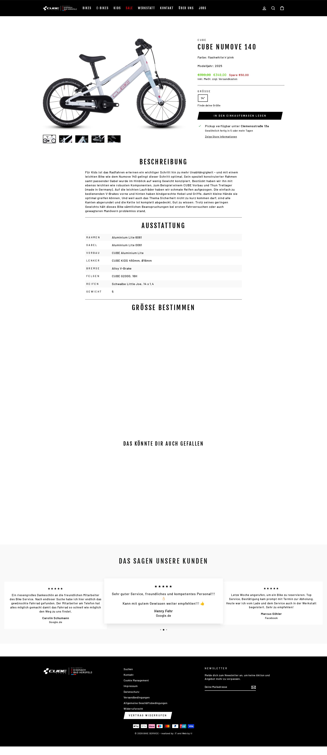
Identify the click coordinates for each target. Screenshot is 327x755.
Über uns (186, 8)
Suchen (128, 669)
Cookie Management (136, 680)
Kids (117, 8)
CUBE (202, 40)
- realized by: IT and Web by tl (176, 733)
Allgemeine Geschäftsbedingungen (145, 703)
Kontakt (167, 8)
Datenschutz (131, 691)
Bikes (87, 8)
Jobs (202, 8)
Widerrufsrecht (133, 708)
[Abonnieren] (253, 687)
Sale (129, 8)
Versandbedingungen (137, 697)
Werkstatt (146, 8)
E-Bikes (103, 8)
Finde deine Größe (209, 105)
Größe (204, 91)
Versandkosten (228, 78)
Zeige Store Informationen (221, 136)
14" (203, 98)
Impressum (131, 685)
